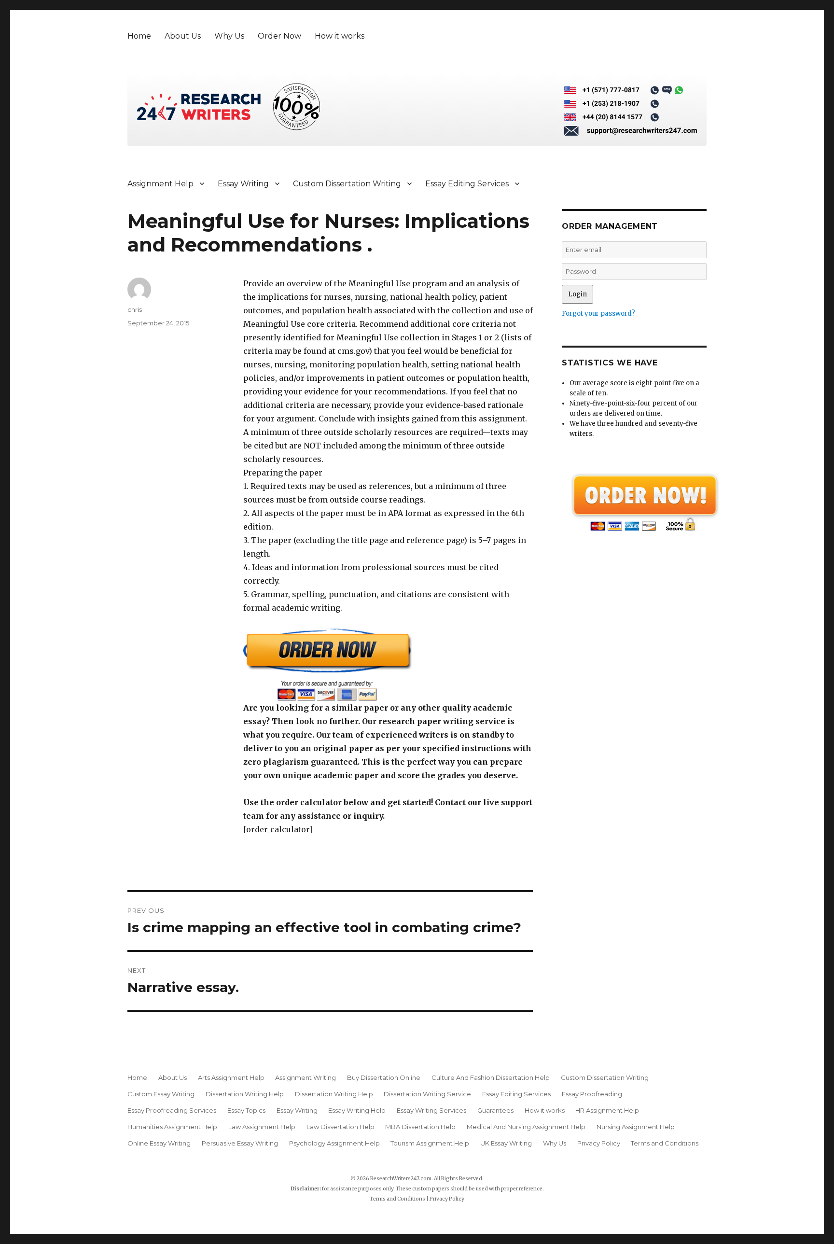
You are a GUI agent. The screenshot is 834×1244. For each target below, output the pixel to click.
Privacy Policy (598, 1143)
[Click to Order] (388, 664)
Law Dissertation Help (340, 1127)
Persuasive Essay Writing (240, 1143)
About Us (183, 36)
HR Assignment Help (607, 1110)
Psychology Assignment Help (334, 1143)
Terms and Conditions (664, 1143)
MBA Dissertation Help (420, 1127)
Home (139, 36)
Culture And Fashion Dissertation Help (490, 1077)
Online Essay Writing (159, 1143)
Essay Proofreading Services (171, 1110)
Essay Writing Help (357, 1110)
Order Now (279, 36)
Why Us (229, 36)
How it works (339, 36)
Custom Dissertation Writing (347, 183)
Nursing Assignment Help (636, 1127)
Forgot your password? (598, 313)
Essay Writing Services (431, 1110)
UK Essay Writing (506, 1143)
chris (134, 309)
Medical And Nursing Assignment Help (526, 1127)
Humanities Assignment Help (172, 1127)
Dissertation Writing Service (427, 1094)
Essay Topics (246, 1110)
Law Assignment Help (261, 1127)
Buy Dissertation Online (383, 1077)
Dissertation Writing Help (245, 1094)
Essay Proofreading (592, 1094)
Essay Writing (243, 183)
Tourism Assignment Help (429, 1143)
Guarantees (495, 1110)
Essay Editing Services (467, 183)
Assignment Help (160, 183)
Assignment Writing (305, 1077)
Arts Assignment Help (231, 1077)
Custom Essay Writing (161, 1094)
